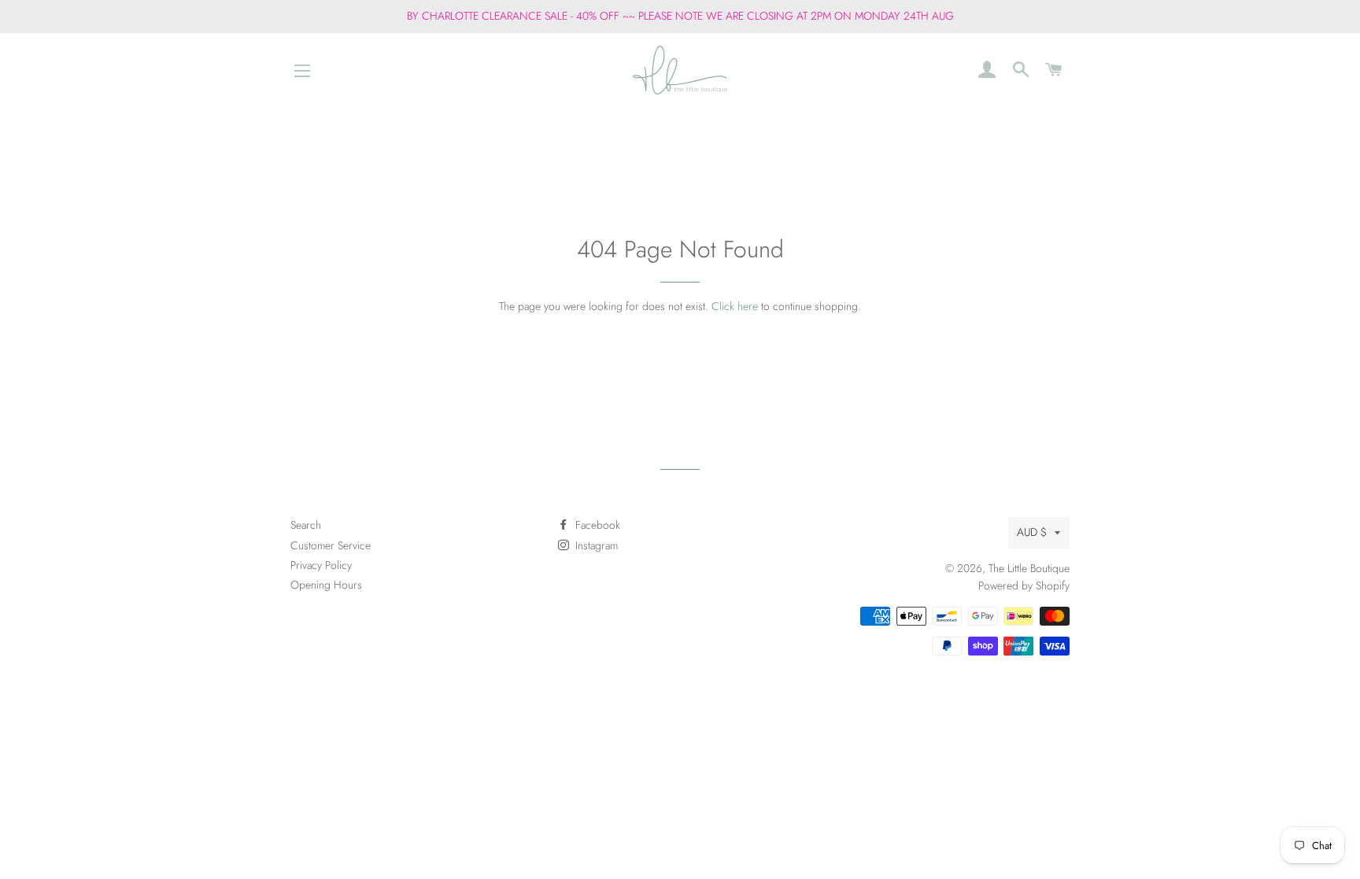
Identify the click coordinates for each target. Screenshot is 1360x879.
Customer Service (330, 545)
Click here (734, 306)
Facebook (596, 525)
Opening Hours (326, 585)
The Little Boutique (1029, 568)
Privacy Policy (321, 565)
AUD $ (1032, 532)
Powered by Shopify (1024, 585)
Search (305, 525)
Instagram (595, 545)
